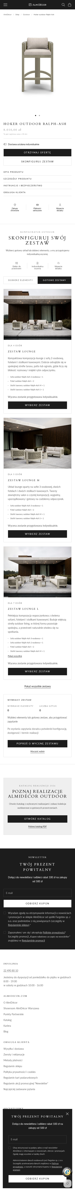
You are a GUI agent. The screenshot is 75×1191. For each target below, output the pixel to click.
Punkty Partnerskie (13, 1014)
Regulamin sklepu (12, 1066)
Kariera (7, 1025)
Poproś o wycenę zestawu (38, 743)
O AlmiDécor (10, 1002)
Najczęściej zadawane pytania (19, 1089)
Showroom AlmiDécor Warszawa (21, 1008)
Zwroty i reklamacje (13, 1054)
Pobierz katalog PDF (37, 826)
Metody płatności (12, 1060)
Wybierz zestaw (37, 405)
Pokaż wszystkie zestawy (37, 686)
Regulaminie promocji (33, 940)
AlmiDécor (7, 14)
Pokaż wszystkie (15, 656)
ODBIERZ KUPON (37, 903)
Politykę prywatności (54, 932)
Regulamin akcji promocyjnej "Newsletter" (25, 1083)
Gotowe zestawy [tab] (54, 280)
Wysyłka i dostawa (13, 1048)
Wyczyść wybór (37, 751)
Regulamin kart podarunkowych (20, 1077)
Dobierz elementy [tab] (20, 280)
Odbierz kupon (37, 1178)
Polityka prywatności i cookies (19, 1071)
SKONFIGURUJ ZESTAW (37, 161)
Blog (5, 1031)
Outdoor (26, 14)
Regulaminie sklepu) (18, 925)
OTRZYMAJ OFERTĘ (37, 152)
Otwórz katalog (37, 818)
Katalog (7, 1019)
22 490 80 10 (10, 970)
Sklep (17, 14)
